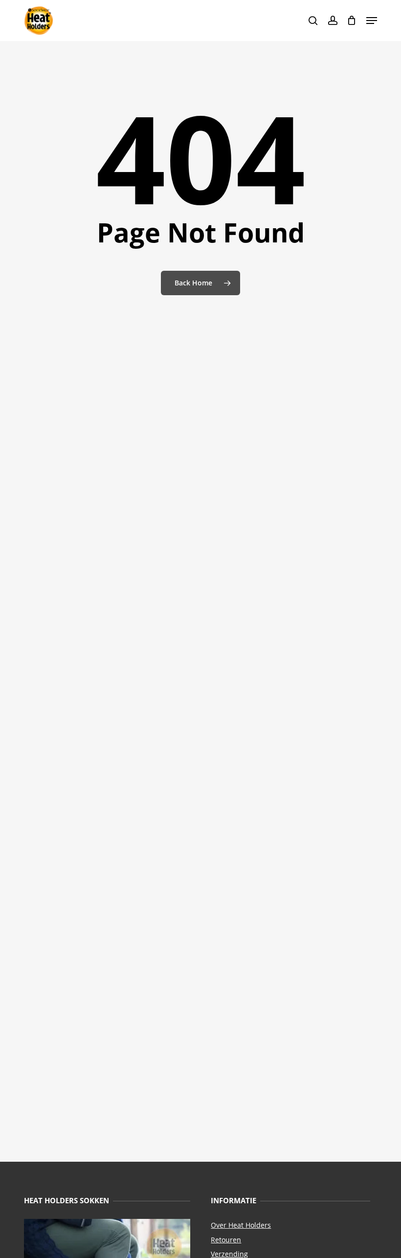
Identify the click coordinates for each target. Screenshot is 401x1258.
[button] (371, 20)
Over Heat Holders (241, 1225)
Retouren (226, 1239)
